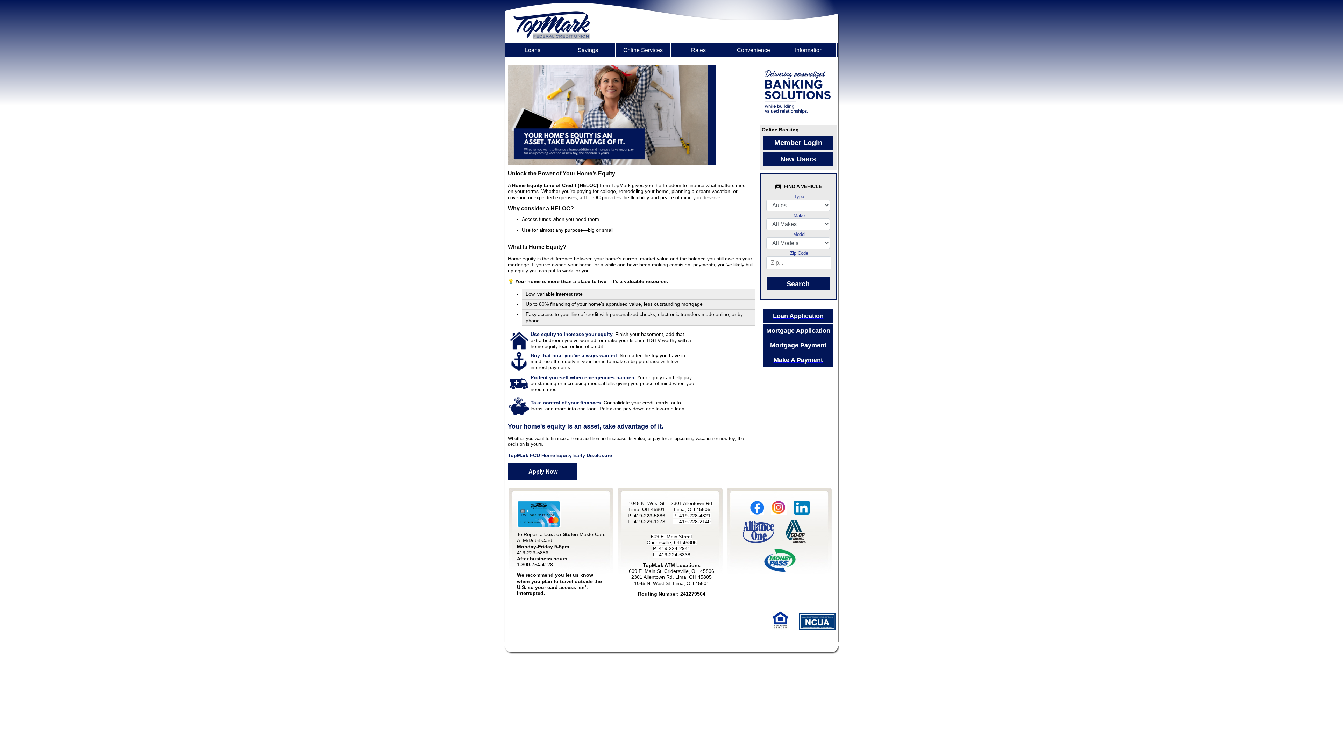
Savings (588, 50)
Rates (698, 50)
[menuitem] (532, 50)
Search (798, 284)
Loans (532, 50)
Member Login (798, 142)
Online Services (643, 50)
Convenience (753, 50)
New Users (798, 159)
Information (809, 50)
